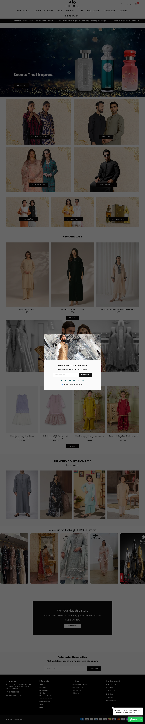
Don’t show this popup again (73, 384)
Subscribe (85, 375)
